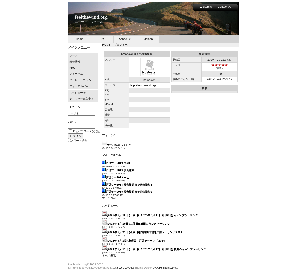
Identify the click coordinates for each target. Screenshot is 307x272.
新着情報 (74, 61)
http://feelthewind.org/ (143, 85)
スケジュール (77, 92)
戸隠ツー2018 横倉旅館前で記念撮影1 (129, 191)
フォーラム (76, 73)
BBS (102, 39)
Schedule (125, 39)
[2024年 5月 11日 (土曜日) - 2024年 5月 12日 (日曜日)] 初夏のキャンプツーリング (156, 249)
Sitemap (207, 6)
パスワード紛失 (77, 140)
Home (79, 39)
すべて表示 (109, 198)
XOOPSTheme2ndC (165, 267)
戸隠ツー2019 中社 (117, 177)
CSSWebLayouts (123, 267)
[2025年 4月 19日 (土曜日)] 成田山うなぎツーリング (138, 223)
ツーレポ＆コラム (80, 80)
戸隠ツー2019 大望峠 (119, 163)
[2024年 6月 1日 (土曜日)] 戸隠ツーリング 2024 (136, 240)
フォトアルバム (78, 86)
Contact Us (224, 6)
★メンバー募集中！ (81, 98)
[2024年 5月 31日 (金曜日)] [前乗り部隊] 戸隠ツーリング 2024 (144, 232)
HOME (106, 44)
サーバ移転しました (119, 144)
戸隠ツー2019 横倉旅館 (120, 170)
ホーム (73, 55)
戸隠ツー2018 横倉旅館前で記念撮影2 (129, 184)
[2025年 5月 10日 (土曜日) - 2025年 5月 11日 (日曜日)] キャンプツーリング (152, 215)
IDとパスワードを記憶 (86, 131)
